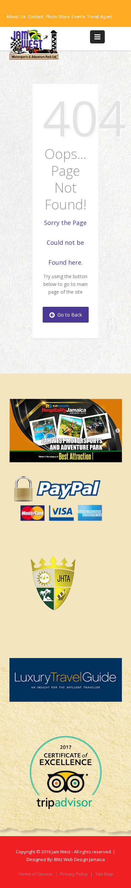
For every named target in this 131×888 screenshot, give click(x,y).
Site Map (104, 874)
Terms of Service (35, 874)
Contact (36, 16)
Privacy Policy (74, 874)
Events (78, 16)
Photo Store (58, 16)
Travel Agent (100, 16)
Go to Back (68, 314)
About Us (16, 16)
